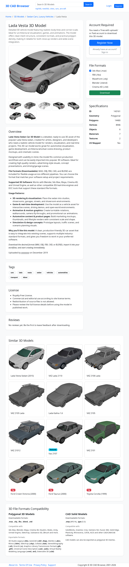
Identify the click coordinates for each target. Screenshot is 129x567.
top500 (38, 8)
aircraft (63, 8)
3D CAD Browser (17, 6)
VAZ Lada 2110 (55, 375)
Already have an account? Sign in (105, 51)
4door (25, 277)
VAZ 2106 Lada (93, 375)
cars (57, 8)
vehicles (50, 273)
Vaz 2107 (53, 453)
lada (20, 273)
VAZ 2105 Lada (17, 413)
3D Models (19, 16)
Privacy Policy (40, 565)
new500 (45, 8)
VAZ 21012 (15, 450)
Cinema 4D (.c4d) (100, 86)
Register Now (105, 42)
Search (88, 4)
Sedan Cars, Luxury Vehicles (40, 16)
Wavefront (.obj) (100, 78)
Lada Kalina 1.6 (56, 413)
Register (118, 6)
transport (14, 277)
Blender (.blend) (99, 82)
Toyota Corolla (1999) (97, 493)
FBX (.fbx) (96, 74)
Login (109, 5)
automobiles (63, 273)
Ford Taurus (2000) (57, 493)
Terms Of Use (25, 565)
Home (8, 16)
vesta (30, 273)
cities (52, 8)
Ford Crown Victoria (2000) (23, 493)
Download (105, 92)
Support (52, 565)
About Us (13, 565)
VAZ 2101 (91, 450)
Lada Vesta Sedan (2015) (22, 375)
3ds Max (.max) (99, 70)
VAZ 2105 (91, 413)
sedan (39, 273)
